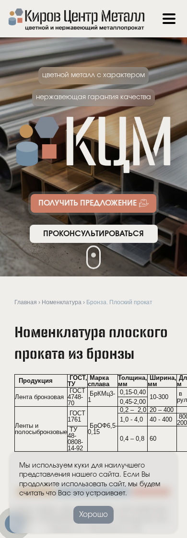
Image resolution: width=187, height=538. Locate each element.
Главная (25, 302)
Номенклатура (62, 302)
